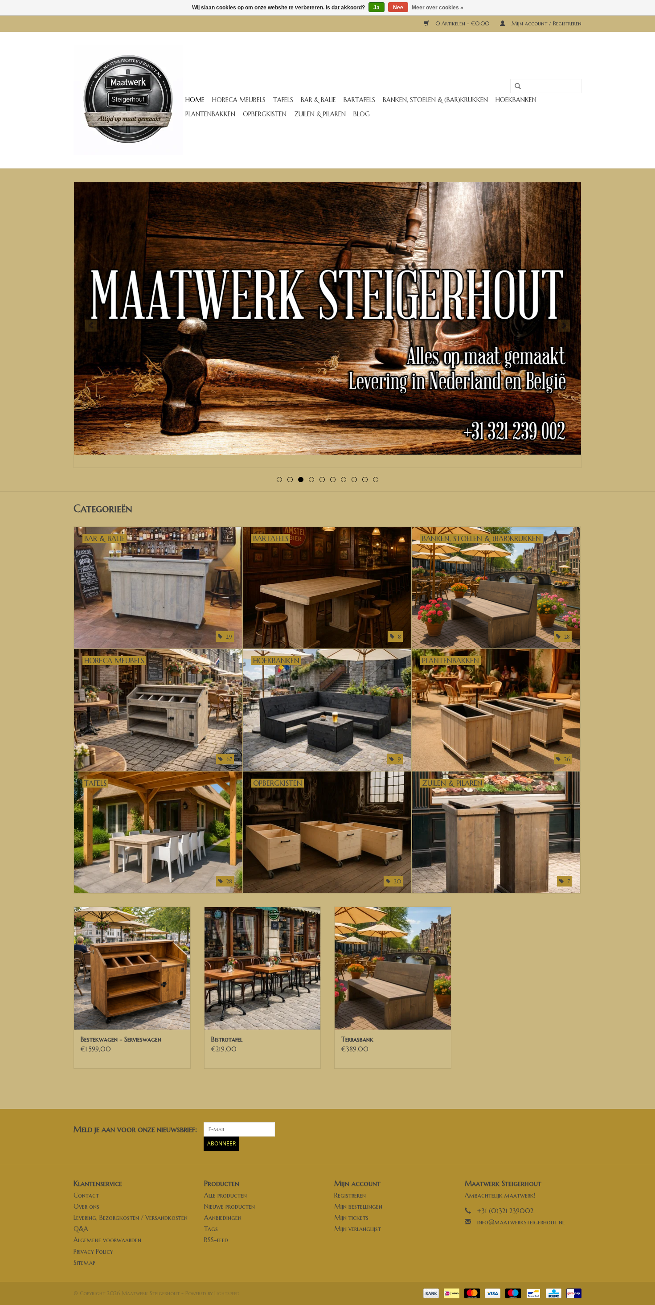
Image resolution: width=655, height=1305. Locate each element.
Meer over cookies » (437, 7)
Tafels (283, 100)
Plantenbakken (210, 114)
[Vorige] (91, 326)
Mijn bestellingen (358, 1206)
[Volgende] (564, 326)
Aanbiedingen (223, 1218)
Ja (376, 7)
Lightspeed (226, 1293)
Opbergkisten (265, 114)
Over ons (86, 1206)
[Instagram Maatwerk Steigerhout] (574, 1129)
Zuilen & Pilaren (320, 114)
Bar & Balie (318, 100)
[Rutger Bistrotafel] (262, 968)
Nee (398, 7)
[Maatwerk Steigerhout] (128, 100)
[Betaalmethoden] (430, 1292)
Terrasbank (357, 1039)
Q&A (81, 1229)
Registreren (350, 1195)
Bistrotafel (226, 1039)
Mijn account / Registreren (545, 23)
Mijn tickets (351, 1218)
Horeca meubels (239, 100)
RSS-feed (216, 1240)
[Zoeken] (514, 86)
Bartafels (359, 100)
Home (195, 100)
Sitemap (84, 1263)
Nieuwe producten (229, 1206)
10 (375, 479)
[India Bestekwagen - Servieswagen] (132, 968)
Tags (211, 1229)
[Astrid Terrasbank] (392, 968)
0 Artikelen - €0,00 (462, 23)
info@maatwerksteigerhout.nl (521, 1222)
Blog (361, 114)
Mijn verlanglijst (357, 1229)
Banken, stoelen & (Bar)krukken (435, 100)
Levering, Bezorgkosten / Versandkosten (131, 1218)
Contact (86, 1195)
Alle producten (225, 1195)
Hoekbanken (515, 100)
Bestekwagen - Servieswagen (121, 1039)
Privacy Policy (93, 1252)
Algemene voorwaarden (107, 1240)
